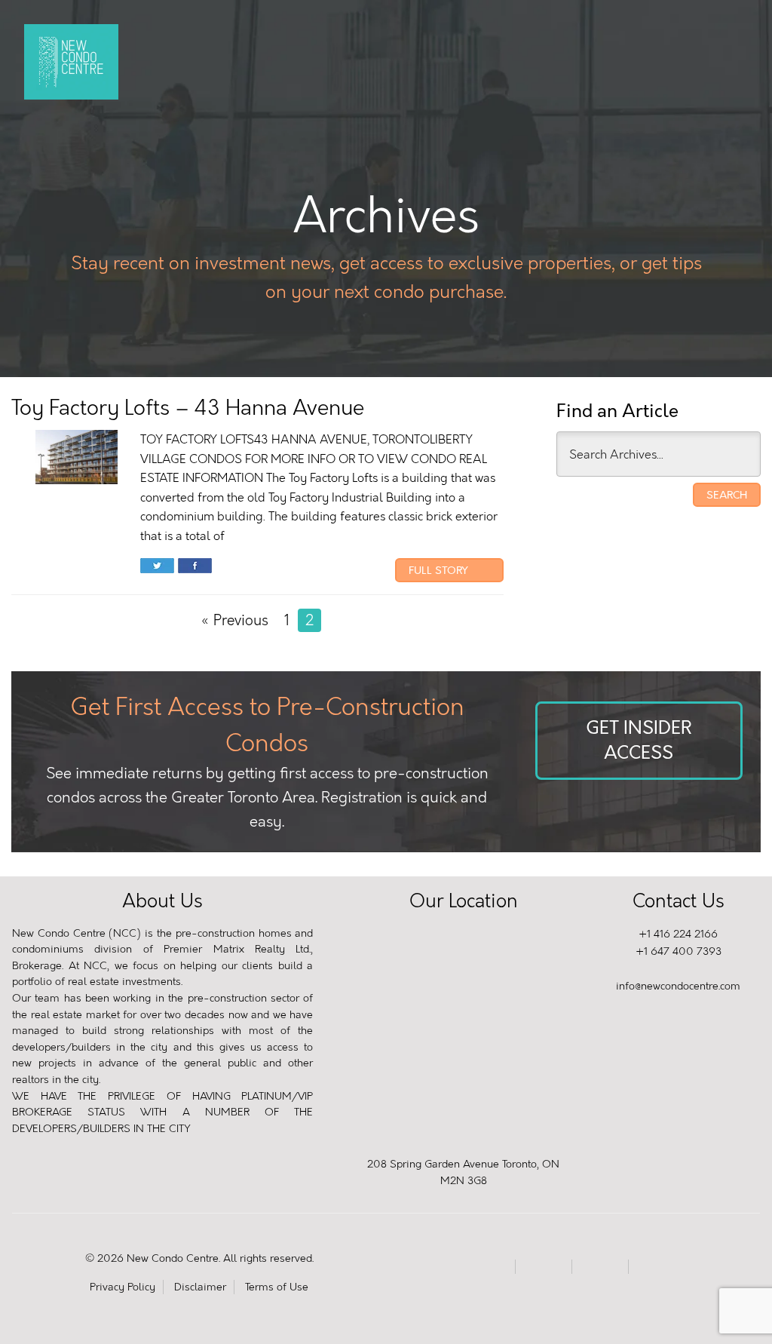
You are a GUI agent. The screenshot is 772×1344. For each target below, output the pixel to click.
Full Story (440, 570)
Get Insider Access (638, 741)
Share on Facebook (195, 567)
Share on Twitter (157, 567)
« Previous (234, 620)
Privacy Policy (122, 1287)
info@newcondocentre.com (678, 986)
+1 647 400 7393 (678, 951)
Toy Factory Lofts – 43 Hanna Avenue (187, 408)
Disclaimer (200, 1287)
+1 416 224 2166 (678, 934)
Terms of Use (276, 1287)
